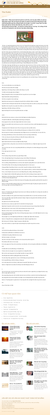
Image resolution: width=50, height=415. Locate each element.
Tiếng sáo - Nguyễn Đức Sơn (9, 307)
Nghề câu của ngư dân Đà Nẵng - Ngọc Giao (12, 311)
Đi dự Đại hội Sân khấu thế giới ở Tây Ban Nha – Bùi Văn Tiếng (16, 300)
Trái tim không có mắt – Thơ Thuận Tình (11, 302)
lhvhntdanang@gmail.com (9, 405)
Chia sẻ (45, 16)
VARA (14, 411)
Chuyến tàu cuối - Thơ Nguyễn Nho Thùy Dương (13, 318)
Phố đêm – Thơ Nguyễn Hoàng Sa (10, 304)
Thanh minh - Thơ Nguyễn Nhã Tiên (10, 309)
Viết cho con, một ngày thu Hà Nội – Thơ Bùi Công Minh (15, 316)
